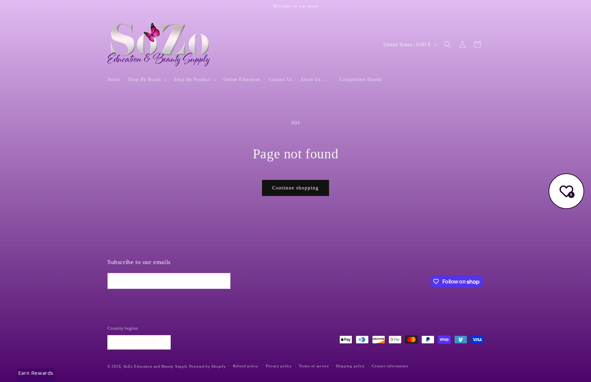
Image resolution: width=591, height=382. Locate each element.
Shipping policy (350, 366)
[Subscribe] (222, 281)
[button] (147, 80)
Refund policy (246, 366)
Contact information (390, 366)
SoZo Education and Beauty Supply (155, 366)
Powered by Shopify (207, 366)
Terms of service (314, 366)
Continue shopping (295, 187)
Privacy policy (279, 366)
